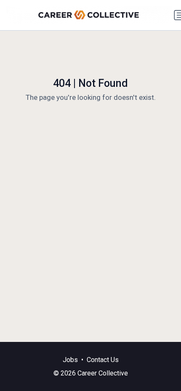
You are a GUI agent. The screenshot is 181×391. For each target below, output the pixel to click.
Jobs (70, 360)
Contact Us (103, 360)
